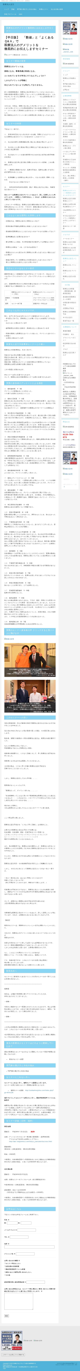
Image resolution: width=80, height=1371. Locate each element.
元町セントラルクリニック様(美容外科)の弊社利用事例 (69, 102)
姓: (5, 1223)
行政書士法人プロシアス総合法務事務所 (23, 1363)
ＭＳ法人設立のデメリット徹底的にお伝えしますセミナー (69, 219)
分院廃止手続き (68, 308)
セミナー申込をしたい (13, 1263)
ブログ (65, 349)
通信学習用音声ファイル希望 (15, 1269)
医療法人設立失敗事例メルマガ (69, 243)
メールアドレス (10, 1230)
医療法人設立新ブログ (69, 354)
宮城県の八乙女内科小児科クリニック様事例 (69, 162)
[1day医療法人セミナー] (67, 39)
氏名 (6, 1220)
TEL (6, 1237)
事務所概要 (67, 331)
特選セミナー (43, 9)
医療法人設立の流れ (69, 278)
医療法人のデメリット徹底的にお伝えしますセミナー (69, 193)
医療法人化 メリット (69, 266)
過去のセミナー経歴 (69, 227)
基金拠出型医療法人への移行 (69, 298)
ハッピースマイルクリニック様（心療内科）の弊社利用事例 (69, 133)
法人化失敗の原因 (57, 9)
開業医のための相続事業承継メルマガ (69, 250)
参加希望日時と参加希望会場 (15, 1282)
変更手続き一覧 (68, 321)
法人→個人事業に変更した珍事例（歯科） (69, 178)
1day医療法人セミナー (69, 211)
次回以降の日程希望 (12, 1266)
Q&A (20, 14)
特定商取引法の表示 (69, 345)
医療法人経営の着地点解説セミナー (69, 205)
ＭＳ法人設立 (68, 317)
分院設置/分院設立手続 (69, 304)
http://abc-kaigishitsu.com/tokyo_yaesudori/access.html (30, 1141)
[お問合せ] (70, 28)
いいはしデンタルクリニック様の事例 (69, 154)
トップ (6, 9)
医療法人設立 (8, 4)
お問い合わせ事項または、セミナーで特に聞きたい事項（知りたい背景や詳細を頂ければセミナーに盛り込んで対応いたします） (30, 1290)
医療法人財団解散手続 (69, 313)
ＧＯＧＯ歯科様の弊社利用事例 (69, 141)
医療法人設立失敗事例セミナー (69, 200)
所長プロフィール (10, 14)
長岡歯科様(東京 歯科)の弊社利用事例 (70, 109)
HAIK (76, 1364)
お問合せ (66, 89)
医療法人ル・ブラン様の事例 (69, 147)
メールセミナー (68, 238)
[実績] (70, 50)
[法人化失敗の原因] (67, 44)
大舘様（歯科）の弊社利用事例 (69, 125)
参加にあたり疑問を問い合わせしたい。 (19, 1272)
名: (19, 1223)
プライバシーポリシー (69, 339)
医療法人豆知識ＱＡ (69, 79)
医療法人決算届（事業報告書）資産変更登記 (69, 291)
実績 (12, 9)
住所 (6, 1244)
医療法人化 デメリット (69, 272)
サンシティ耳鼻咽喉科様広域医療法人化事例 (69, 170)
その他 (8, 1275)
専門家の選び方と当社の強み (27, 9)
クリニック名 (9, 1254)
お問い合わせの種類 (12, 1260)
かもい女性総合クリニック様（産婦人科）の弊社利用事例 (69, 117)
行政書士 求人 (68, 334)
